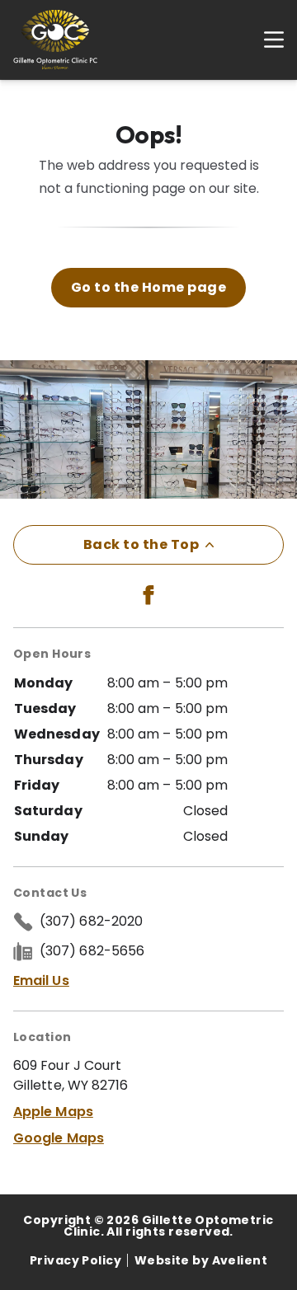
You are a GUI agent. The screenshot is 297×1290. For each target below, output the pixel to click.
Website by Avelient (200, 1260)
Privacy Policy (75, 1260)
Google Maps (58, 1137)
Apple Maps (53, 1111)
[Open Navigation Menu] (266, 39)
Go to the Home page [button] (148, 287)
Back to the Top (141, 544)
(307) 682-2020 (91, 921)
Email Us (41, 980)
